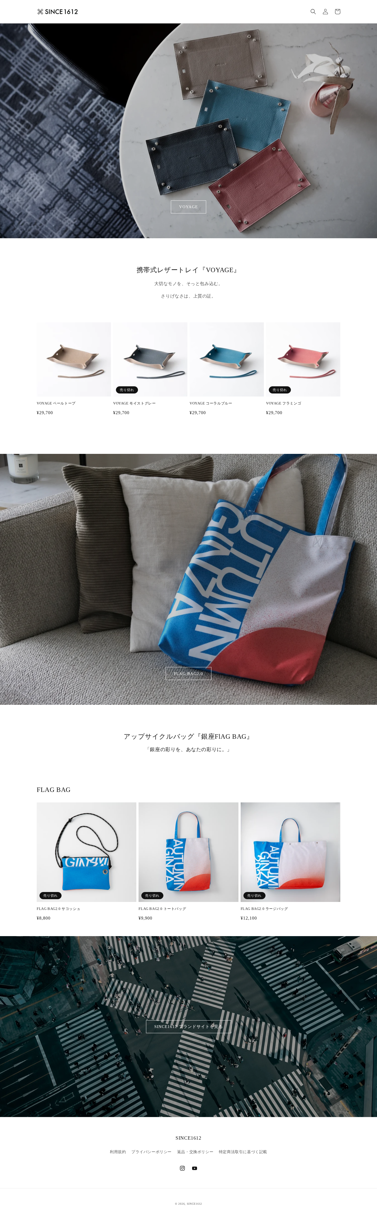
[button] (313, 12)
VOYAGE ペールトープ (56, 403)
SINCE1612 (194, 1203)
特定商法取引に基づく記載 (243, 1152)
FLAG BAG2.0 (188, 673)
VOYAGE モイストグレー (134, 403)
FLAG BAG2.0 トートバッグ (162, 909)
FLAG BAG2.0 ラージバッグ (264, 909)
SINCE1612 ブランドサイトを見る (188, 1026)
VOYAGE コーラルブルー (211, 403)
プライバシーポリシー (151, 1152)
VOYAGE (188, 207)
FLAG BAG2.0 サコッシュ (58, 909)
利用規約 (118, 1152)
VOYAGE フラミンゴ (283, 403)
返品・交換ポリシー (195, 1152)
